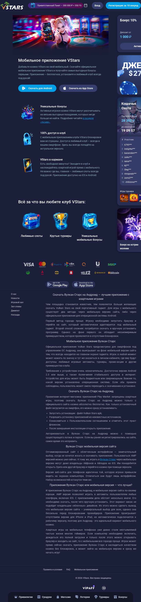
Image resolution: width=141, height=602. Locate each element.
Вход (97, 5)
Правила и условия (52, 569)
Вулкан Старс (108, 459)
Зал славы (16, 306)
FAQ (68, 569)
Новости (15, 298)
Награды (15, 315)
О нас (13, 294)
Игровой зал (17, 302)
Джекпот (15, 310)
